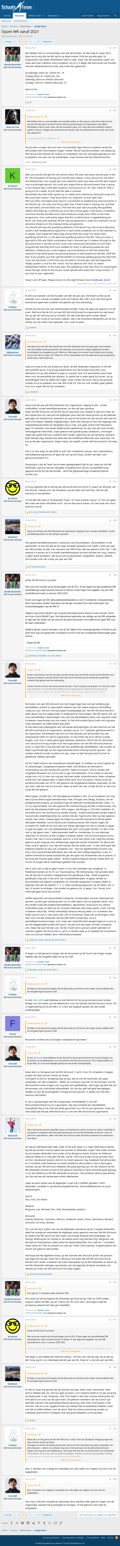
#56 (115, 1282)
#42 (115, 110)
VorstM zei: (32, 526)
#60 (115, 1479)
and (37, 567)
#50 (115, 663)
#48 (115, 520)
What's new (35, 15)
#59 (115, 1428)
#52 (115, 977)
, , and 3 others (42, 512)
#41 (115, 48)
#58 (115, 1367)
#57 (115, 1319)
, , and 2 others (47, 940)
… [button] (34, 41)
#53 (115, 1017)
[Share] (110, 48)
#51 (115, 948)
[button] (43, 15)
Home (7, 15)
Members (53, 15)
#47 (115, 481)
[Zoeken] (115, 15)
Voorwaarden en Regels (73, 1537)
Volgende (46, 41)
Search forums (20, 20)
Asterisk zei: (32, 1288)
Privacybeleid (92, 1537)
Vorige (8, 41)
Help (103, 1537)
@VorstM (38, 1000)
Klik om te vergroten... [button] (71, 142)
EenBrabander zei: (35, 116)
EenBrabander (10, 36)
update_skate (44, 94)
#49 (115, 575)
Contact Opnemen (51, 1537)
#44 (115, 290)
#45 (115, 335)
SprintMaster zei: (35, 341)
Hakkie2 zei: (32, 1125)
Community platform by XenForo (60, 1543)
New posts (6, 20)
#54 (115, 1046)
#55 (115, 1118)
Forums (19, 15)
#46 (115, 400)
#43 (115, 169)
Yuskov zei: (32, 670)
